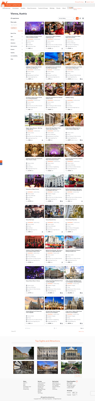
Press (24, 384)
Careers (54, 388)
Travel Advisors (55, 382)
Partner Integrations (56, 384)
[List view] (83, 18)
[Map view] (80, 18)
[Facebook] (67, 390)
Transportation (41, 384)
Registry (39, 391)
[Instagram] (70, 390)
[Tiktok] (71, 390)
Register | (88, 2)
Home (75, 8)
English (74, 394)
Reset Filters (20, 31)
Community (54, 389)
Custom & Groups (41, 382)
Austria (80, 8)
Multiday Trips (41, 386)
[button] (1, 161)
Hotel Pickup (40, 388)
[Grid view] (77, 18)
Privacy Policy (26, 389)
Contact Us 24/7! (70, 387)
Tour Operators (55, 385)
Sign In (92, 2)
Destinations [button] (6, 8)
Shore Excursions (41, 385)
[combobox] (74, 395)
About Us (25, 382)
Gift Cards (40, 390)
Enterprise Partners (56, 386)
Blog (24, 385)
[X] (69, 390)
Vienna (75, 9)
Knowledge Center (27, 386)
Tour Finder (40, 393)
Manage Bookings (41, 389)
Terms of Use (26, 388)
